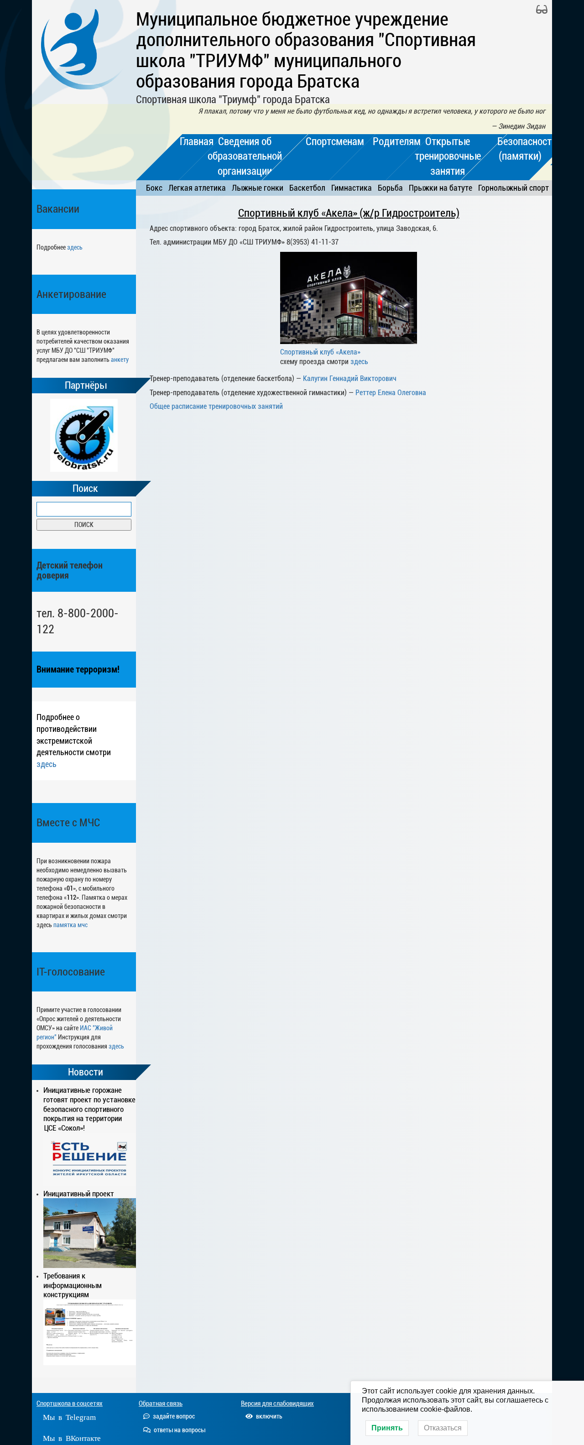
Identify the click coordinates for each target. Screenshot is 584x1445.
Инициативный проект (78, 1193)
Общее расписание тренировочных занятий (216, 406)
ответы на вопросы (178, 1430)
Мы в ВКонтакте (72, 1437)
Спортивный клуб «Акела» (320, 352)
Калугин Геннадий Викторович (349, 378)
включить (268, 1416)
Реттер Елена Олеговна (390, 392)
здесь (75, 247)
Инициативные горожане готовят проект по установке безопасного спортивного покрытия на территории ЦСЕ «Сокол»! (89, 1108)
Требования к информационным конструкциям (72, 1285)
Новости (85, 1072)
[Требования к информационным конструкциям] (89, 1332)
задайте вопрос (173, 1416)
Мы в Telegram (69, 1416)
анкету (120, 359)
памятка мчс (70, 925)
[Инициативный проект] (89, 1233)
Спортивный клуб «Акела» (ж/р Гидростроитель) (348, 213)
